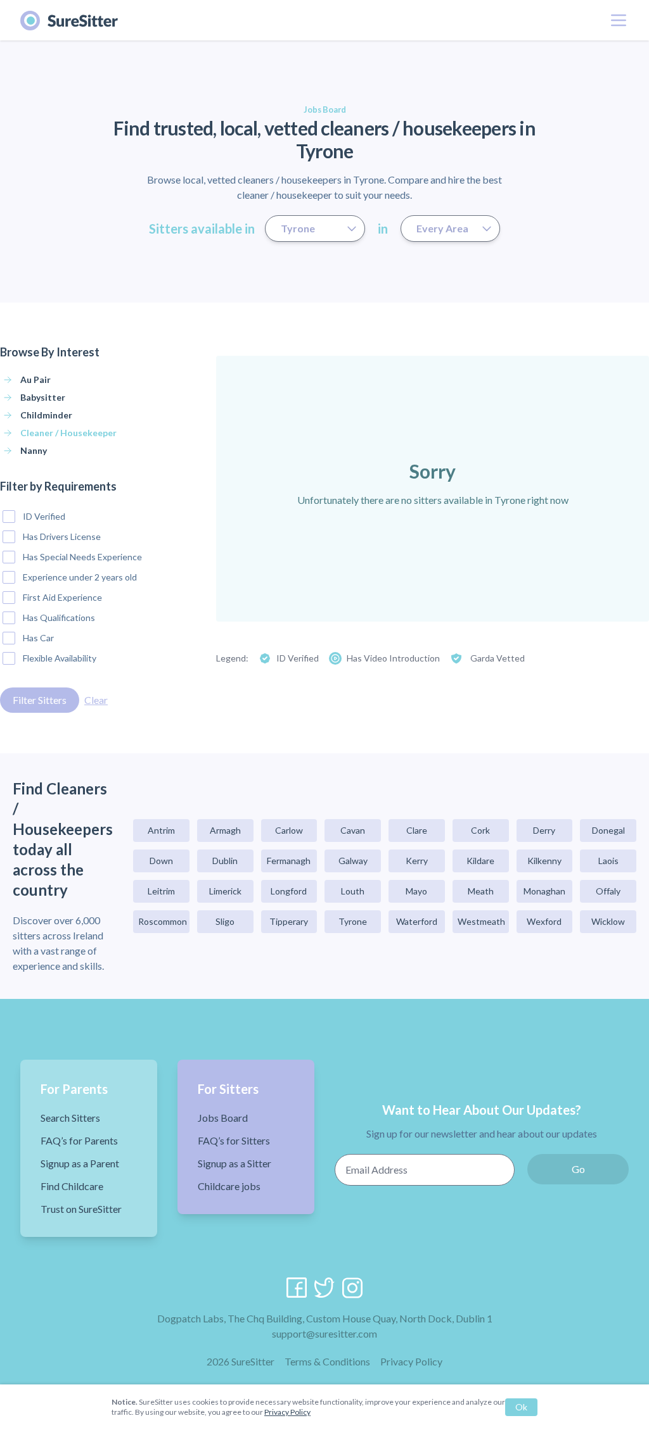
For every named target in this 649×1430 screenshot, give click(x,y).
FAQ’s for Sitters (234, 1140)
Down (161, 860)
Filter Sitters (40, 700)
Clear (96, 700)
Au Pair (35, 379)
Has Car (38, 637)
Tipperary (288, 921)
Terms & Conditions (327, 1361)
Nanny (33, 450)
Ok (521, 1407)
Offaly (608, 891)
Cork (480, 830)
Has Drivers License (62, 536)
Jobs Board (223, 1118)
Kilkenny (544, 860)
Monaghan (544, 891)
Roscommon (162, 921)
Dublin (225, 860)
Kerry (417, 860)
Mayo (416, 891)
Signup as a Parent (80, 1163)
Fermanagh (289, 860)
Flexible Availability (59, 658)
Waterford (416, 921)
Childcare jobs (229, 1186)
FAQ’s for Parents (79, 1140)
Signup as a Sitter (234, 1163)
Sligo (225, 921)
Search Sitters (70, 1118)
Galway (353, 860)
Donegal (608, 830)
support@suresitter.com (324, 1333)
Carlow (289, 830)
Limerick (225, 891)
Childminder (46, 415)
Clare (416, 830)
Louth (352, 891)
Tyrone (352, 921)
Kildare (480, 860)
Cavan (352, 830)
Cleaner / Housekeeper (68, 432)
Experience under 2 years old (80, 577)
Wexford (544, 921)
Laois (608, 860)
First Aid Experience (62, 597)
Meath (481, 891)
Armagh (225, 830)
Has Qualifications (59, 617)
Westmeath (481, 921)
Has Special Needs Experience (82, 556)
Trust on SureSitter (81, 1209)
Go (578, 1169)
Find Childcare (72, 1186)
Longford (289, 891)
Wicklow (608, 921)
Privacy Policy (411, 1361)
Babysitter (42, 397)
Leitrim (161, 891)
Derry (544, 830)
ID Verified (44, 516)
